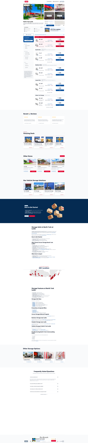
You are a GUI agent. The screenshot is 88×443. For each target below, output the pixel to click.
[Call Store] (45, 25)
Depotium (51, 257)
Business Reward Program (35, 311)
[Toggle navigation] (24, 1)
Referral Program (34, 312)
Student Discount (34, 311)
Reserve (60, 41)
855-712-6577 (62, 1)
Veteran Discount (34, 310)
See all (41, 27)
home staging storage (47, 320)
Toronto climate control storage (45, 249)
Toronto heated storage (41, 248)
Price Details (60, 40)
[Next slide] (64, 113)
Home (24, 3)
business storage (45, 319)
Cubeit (48, 257)
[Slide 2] (53, 31)
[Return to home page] (26, 1)
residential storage (49, 234)
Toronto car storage (43, 329)
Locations (27, 3)
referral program (49, 316)
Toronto (30, 3)
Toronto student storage (47, 323)
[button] (33, 11)
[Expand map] (63, 21)
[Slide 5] (55, 31)
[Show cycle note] (63, 34)
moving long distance (43, 235)
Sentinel (54, 257)
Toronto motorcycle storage (43, 330)
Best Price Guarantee (50, 40)
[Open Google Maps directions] (63, 25)
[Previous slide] (62, 113)
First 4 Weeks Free (34, 309)
